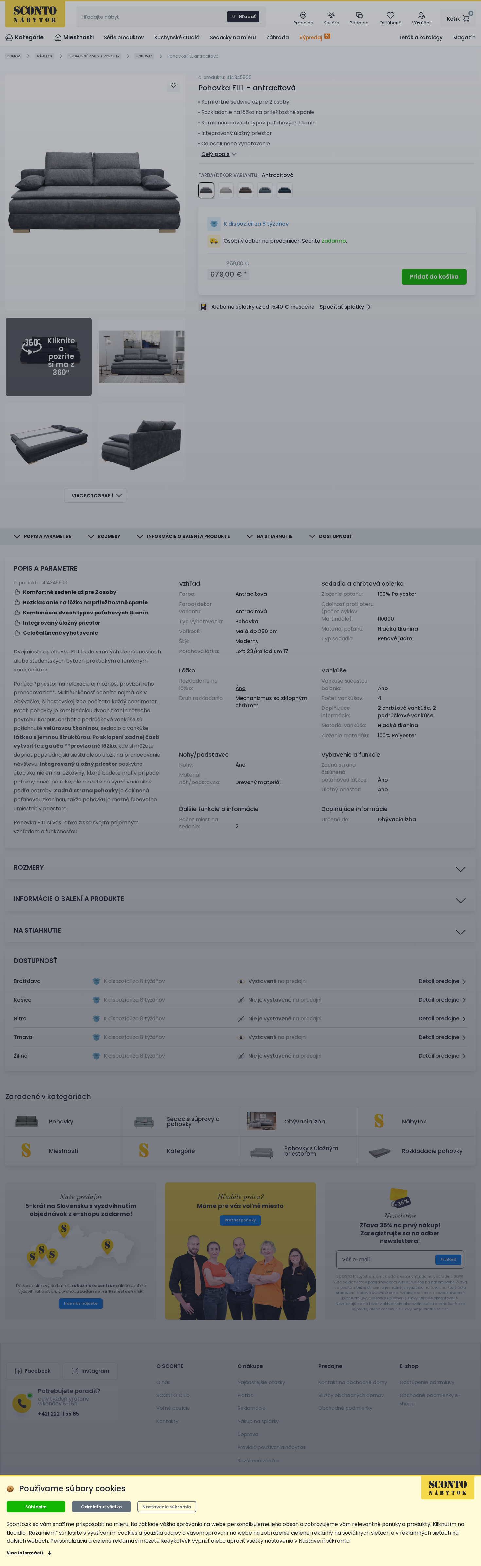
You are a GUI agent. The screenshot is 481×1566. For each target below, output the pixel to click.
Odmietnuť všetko (101, 1507)
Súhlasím (36, 1507)
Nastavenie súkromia (166, 1507)
